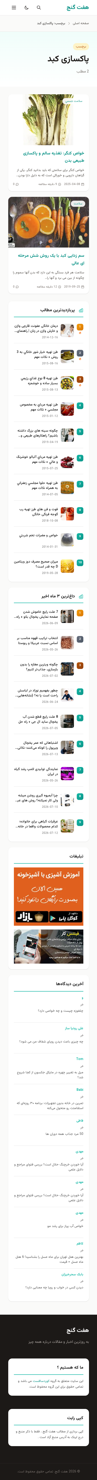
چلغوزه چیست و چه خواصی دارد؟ (60, 1011)
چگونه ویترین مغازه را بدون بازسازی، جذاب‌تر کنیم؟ (39, 667)
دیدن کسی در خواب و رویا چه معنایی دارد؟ (54, 1287)
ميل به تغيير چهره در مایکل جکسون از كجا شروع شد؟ (50, 1075)
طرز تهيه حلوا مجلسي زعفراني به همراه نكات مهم (37, 486)
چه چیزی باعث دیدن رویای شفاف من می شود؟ (51, 1041)
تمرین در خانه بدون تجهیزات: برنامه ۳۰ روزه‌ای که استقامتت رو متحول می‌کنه (50, 1106)
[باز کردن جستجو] (38, 7)
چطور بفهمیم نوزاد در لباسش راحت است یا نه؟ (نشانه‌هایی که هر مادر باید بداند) (37, 693)
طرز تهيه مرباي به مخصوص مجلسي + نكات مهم (39, 407)
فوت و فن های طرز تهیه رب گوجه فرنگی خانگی (38, 512)
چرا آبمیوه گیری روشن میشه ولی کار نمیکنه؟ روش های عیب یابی (36, 798)
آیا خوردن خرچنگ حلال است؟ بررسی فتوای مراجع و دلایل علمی (48, 1167)
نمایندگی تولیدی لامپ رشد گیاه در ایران (36, 772)
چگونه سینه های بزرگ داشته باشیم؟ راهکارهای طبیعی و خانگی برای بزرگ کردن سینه (37, 434)
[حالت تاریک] (25, 7)
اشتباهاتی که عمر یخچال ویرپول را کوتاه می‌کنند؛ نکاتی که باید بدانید (37, 746)
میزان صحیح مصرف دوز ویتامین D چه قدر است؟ (36, 564)
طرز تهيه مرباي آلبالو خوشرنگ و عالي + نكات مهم (37, 460)
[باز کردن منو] (13, 7)
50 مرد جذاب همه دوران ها (64, 1134)
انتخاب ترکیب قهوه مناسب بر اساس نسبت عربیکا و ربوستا (37, 641)
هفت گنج (78, 1330)
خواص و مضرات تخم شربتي (38, 535)
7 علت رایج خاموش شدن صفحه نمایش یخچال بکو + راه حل (37, 615)
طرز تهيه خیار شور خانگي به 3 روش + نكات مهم (37, 355)
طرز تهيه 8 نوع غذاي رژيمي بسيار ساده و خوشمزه (39, 381)
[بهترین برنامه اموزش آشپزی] (48, 896)
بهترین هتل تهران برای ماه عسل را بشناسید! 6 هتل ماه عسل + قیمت (49, 1260)
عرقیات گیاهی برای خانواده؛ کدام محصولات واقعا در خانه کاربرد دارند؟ (38, 824)
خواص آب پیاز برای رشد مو (65, 1226)
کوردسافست (40, 1381)
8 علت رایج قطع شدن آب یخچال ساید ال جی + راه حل (38, 720)
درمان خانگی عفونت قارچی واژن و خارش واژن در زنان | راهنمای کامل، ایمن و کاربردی (36, 329)
